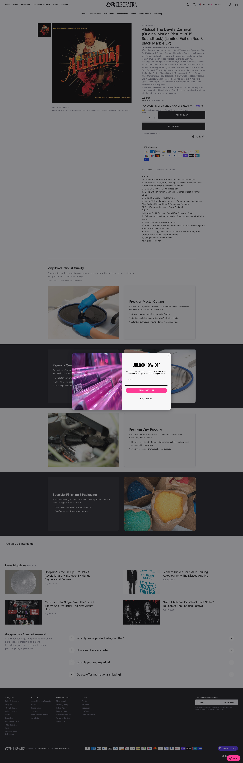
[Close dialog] (168, 355)
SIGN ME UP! (146, 390)
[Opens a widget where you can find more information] (233, 758)
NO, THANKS (146, 399)
